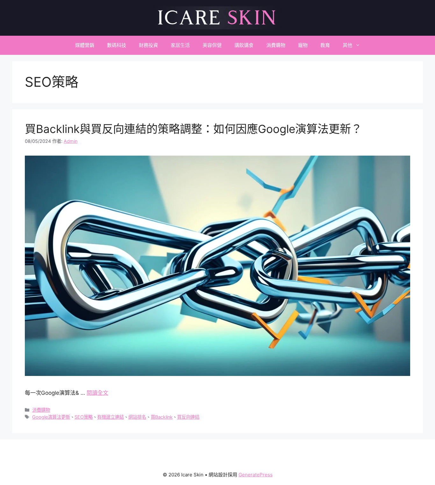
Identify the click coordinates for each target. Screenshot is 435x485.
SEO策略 (84, 417)
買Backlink (162, 417)
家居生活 (180, 45)
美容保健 (212, 45)
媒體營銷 (84, 45)
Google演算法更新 (51, 417)
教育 (325, 45)
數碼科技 (116, 45)
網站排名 (137, 417)
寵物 (303, 45)
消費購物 (275, 45)
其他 (347, 45)
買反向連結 (188, 417)
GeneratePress (256, 475)
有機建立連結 (110, 417)
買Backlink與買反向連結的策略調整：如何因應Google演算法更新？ (193, 129)
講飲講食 (243, 45)
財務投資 (148, 45)
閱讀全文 (97, 393)
